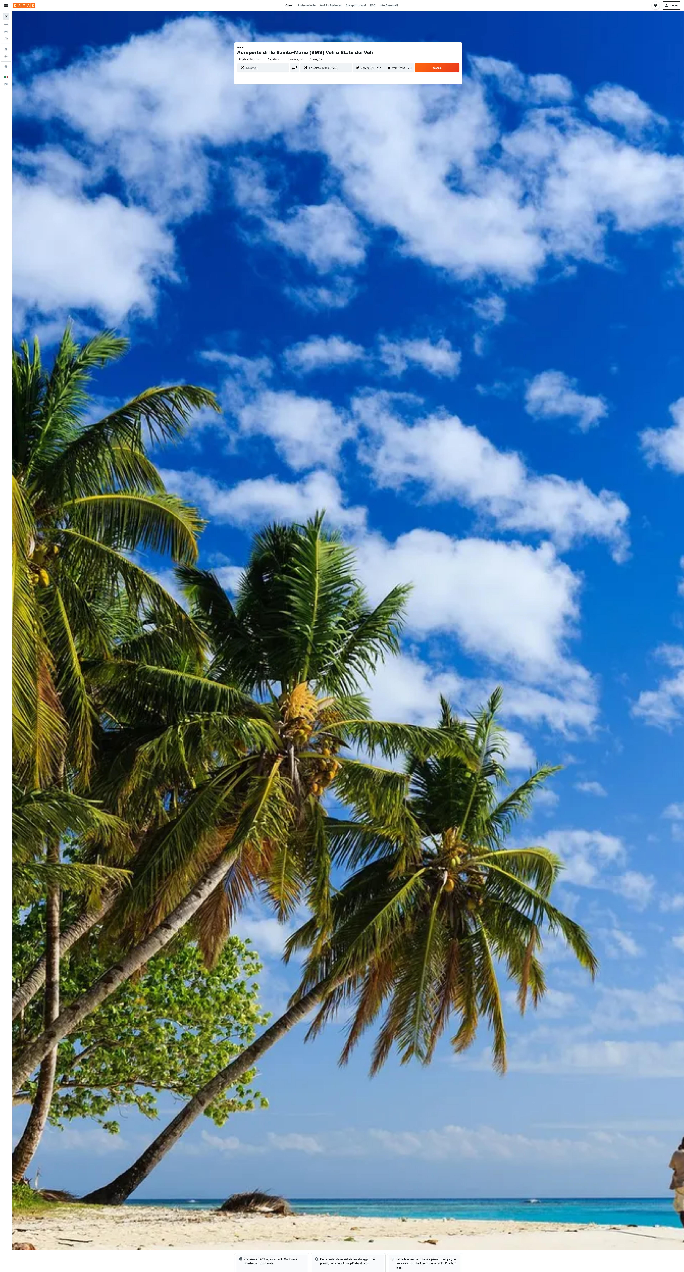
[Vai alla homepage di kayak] (24, 5)
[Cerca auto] (6, 31)
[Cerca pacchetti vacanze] (6, 38)
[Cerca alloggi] (6, 23)
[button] (6, 5)
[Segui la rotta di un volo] (6, 56)
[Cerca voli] (6, 16)
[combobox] (249, 59)
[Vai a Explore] (6, 49)
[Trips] (6, 66)
